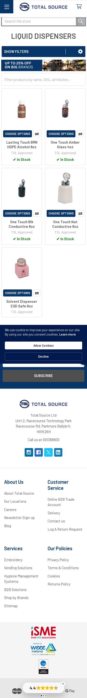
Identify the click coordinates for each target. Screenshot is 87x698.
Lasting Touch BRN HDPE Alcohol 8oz (21, 144)
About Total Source (19, 493)
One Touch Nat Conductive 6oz (65, 224)
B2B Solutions (15, 589)
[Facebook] (39, 452)
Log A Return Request (65, 529)
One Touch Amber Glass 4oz (65, 144)
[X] (48, 452)
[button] (80, 51)
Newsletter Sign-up (19, 517)
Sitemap (11, 606)
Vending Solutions (18, 568)
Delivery (54, 513)
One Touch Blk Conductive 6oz (22, 224)
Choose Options (17, 134)
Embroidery (13, 560)
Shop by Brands (16, 597)
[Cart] (80, 6)
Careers (10, 509)
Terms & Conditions (63, 568)
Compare (36, 133)
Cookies (54, 576)
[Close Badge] (63, 683)
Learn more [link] (67, 334)
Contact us (56, 521)
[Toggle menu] (6, 6)
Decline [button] (43, 356)
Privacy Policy (58, 560)
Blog (7, 526)
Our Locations (15, 501)
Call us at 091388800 (43, 439)
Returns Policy (59, 584)
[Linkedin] (58, 452)
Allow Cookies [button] (43, 345)
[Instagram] (29, 452)
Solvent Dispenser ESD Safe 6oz (21, 303)
